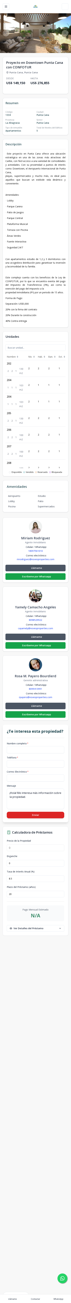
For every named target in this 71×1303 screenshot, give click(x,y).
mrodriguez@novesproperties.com (35, 559)
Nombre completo (17, 743)
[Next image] (65, 33)
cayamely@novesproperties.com (35, 628)
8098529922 (35, 619)
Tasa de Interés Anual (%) (21, 871)
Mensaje (11, 785)
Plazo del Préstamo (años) (21, 887)
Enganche (12, 856)
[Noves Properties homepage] (35, 6)
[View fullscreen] (65, 47)
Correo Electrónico (18, 771)
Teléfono (12, 757)
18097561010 (35, 550)
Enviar (35, 815)
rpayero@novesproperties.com (35, 697)
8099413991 (35, 688)
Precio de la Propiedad (19, 841)
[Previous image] (6, 33)
